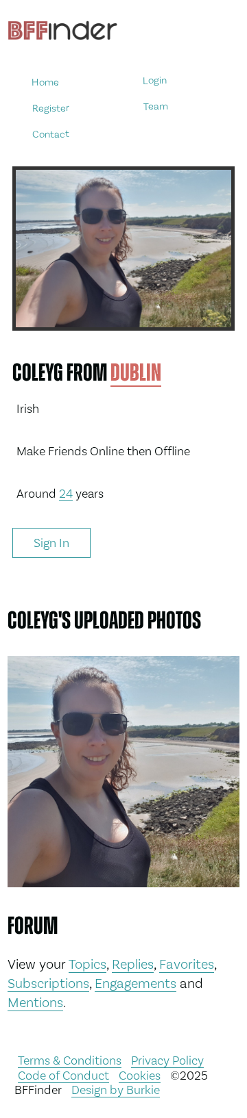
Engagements (135, 983)
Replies (133, 964)
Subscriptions (48, 983)
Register (50, 107)
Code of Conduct (63, 1075)
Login (155, 80)
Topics (87, 964)
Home (44, 81)
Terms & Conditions (69, 1060)
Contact (50, 133)
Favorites (186, 964)
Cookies (140, 1075)
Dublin (135, 372)
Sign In (51, 542)
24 (66, 493)
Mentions (35, 1002)
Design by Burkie (115, 1089)
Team (155, 106)
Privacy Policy (167, 1060)
